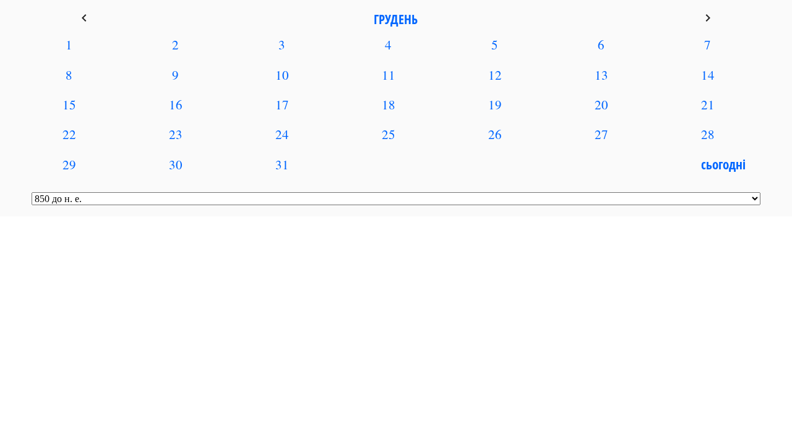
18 (388, 104)
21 (708, 104)
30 (176, 164)
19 (495, 104)
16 (176, 104)
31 (282, 164)
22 (69, 134)
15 (69, 104)
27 (601, 134)
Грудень (396, 19)
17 (282, 104)
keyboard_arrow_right (707, 18)
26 (495, 134)
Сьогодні (723, 164)
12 (495, 74)
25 (388, 134)
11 (388, 74)
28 (708, 134)
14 (708, 74)
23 (176, 134)
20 (601, 104)
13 (601, 74)
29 (69, 164)
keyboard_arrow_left (84, 18)
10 (282, 74)
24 (282, 134)
